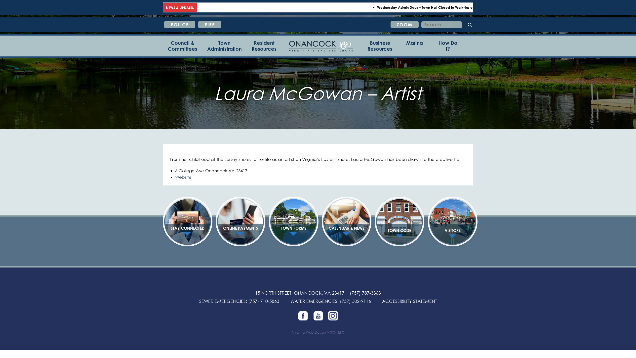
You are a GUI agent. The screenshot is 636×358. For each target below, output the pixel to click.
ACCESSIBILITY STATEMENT (409, 301)
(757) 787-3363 (365, 293)
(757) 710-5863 (263, 301)
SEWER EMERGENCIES (222, 301)
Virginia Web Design (309, 332)
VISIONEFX (335, 332)
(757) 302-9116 (355, 301)
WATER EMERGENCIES (313, 301)
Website (183, 177)
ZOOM (404, 24)
